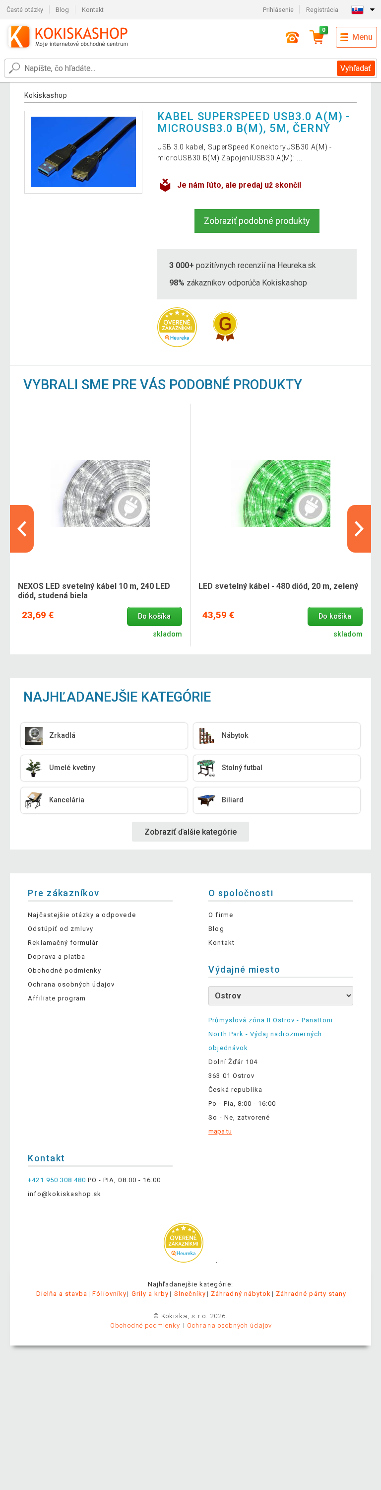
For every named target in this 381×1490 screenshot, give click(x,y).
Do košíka (154, 616)
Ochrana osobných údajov (71, 984)
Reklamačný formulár (63, 942)
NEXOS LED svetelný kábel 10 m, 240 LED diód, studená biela (94, 590)
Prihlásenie (278, 9)
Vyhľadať (355, 68)
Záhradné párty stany (311, 1293)
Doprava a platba (56, 956)
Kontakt (93, 9)
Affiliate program (57, 998)
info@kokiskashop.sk (64, 1194)
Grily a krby (150, 1293)
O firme (220, 915)
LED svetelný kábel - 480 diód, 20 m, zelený (278, 586)
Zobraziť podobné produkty (257, 220)
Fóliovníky (109, 1293)
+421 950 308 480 (57, 1180)
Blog (62, 9)
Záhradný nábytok (241, 1293)
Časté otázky (24, 9)
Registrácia (322, 9)
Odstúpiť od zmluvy (60, 928)
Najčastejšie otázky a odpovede (81, 915)
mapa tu (220, 1131)
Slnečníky (190, 1293)
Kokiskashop (45, 95)
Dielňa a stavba (62, 1293)
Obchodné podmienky (64, 970)
